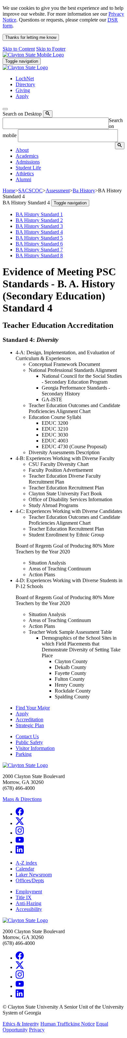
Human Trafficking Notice (67, 1024)
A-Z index (26, 863)
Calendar (25, 868)
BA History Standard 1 (39, 214)
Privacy (37, 1029)
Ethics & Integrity (21, 1024)
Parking (24, 754)
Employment (29, 891)
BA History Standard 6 (39, 244)
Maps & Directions (22, 799)
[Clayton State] (33, 54)
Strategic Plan (30, 725)
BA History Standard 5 (39, 238)
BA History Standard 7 (39, 249)
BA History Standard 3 (39, 226)
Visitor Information (35, 748)
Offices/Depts (30, 880)
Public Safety (29, 742)
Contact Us (27, 736)
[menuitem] (70, 150)
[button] (22, 150)
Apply (22, 713)
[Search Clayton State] (47, 114)
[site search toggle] (5, 109)
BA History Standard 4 (39, 232)
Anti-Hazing (28, 903)
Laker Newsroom (34, 874)
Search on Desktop (22, 114)
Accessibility (29, 909)
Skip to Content (19, 49)
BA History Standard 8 (39, 255)
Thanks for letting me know (30, 37)
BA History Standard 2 (39, 220)
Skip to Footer (50, 49)
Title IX (24, 897)
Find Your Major (33, 708)
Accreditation (29, 719)
